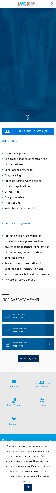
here (30, 481)
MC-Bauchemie (28, 4)
